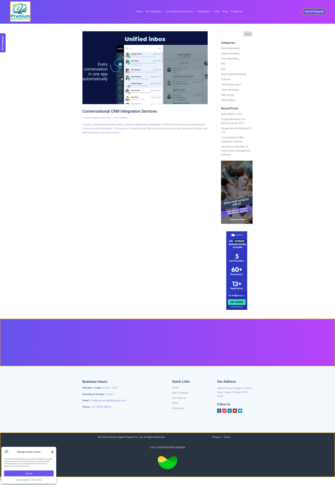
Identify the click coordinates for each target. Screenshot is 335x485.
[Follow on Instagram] (224, 411)
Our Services (179, 398)
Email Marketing (229, 58)
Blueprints (203, 12)
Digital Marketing (230, 53)
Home (139, 12)
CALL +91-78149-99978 (188, 352)
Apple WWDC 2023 (231, 114)
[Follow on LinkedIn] (230, 411)
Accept (28, 473)
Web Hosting (228, 100)
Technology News (231, 84)
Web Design (227, 95)
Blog (225, 12)
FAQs (217, 12)
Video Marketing (230, 89)
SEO (223, 69)
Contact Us (237, 12)
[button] (52, 452)
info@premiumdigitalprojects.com (108, 400)
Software (123, 118)
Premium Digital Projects (95, 118)
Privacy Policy (37, 480)
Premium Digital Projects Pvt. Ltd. (125, 437)
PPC (223, 63)
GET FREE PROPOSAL (148, 352)
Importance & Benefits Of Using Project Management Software (235, 150)
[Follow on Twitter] (240, 411)
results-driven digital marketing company (185, 340)
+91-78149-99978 (101, 406)
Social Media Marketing (233, 74)
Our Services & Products (179, 12)
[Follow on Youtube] (235, 411)
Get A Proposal (314, 11)
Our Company (153, 12)
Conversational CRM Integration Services (119, 111)
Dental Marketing (230, 48)
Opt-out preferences (22, 480)
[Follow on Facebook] (219, 411)
